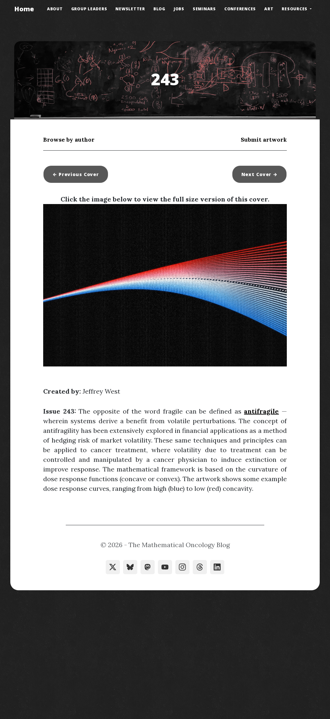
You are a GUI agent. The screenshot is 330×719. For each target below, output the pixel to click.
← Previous (76, 174)
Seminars (204, 9)
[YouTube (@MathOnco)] (165, 567)
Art (268, 9)
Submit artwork (264, 139)
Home (24, 9)
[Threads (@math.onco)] (200, 567)
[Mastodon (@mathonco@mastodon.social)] (148, 567)
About (55, 9)
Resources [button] (295, 9)
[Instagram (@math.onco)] (182, 567)
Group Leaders (89, 9)
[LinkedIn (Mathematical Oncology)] (217, 567)
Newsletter (130, 9)
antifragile (261, 411)
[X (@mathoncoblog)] (113, 567)
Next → (259, 174)
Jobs (179, 9)
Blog (159, 9)
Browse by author (68, 139)
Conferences (240, 9)
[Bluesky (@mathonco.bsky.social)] (130, 567)
